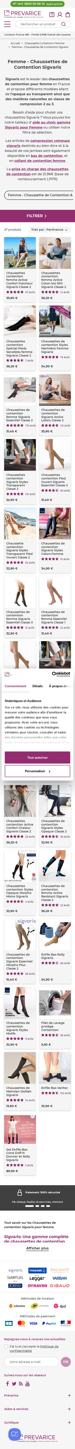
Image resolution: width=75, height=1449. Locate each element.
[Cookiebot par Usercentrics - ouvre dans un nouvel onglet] (53, 674)
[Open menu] (7, 24)
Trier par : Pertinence (47, 229)
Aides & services (16, 1409)
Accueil (15, 43)
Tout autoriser (37, 757)
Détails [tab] (37, 686)
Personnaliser (35, 771)
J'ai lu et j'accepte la (34, 1349)
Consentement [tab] (15, 686)
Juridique (11, 1422)
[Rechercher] (63, 24)
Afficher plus (37, 1248)
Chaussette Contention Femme (44, 43)
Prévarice (11, 1395)
